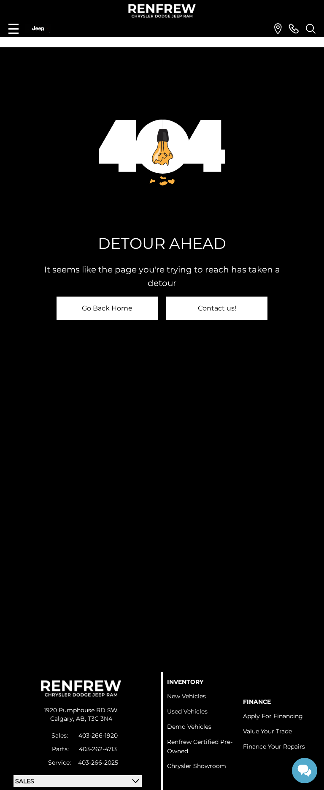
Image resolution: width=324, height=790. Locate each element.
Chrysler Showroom (196, 766)
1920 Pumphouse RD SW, (81, 710)
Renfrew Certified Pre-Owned (199, 746)
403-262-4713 (98, 749)
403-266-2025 (98, 762)
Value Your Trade (267, 731)
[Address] (278, 28)
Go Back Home (107, 308)
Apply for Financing (273, 716)
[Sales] (294, 29)
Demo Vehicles (189, 726)
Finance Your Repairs (274, 746)
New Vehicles (186, 696)
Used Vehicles (187, 711)
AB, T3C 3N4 (94, 718)
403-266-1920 (98, 735)
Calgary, (63, 718)
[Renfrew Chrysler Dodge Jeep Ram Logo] (162, 11)
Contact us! (217, 308)
